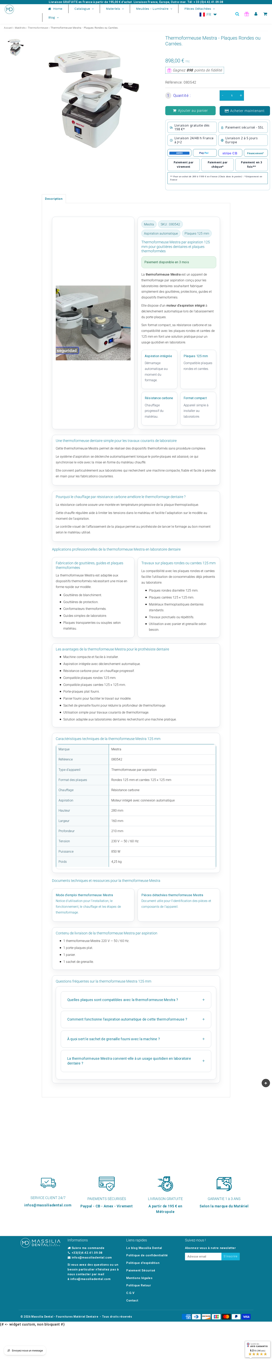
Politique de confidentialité (147, 1255)
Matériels (20, 27)
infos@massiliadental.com (92, 1257)
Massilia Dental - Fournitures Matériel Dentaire (64, 1316)
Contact (132, 1300)
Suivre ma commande (88, 1248)
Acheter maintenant (247, 111)
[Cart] (265, 14)
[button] (208, 14)
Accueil (8, 27)
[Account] (255, 14)
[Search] (237, 14)
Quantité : (179, 95)
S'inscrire (231, 1256)
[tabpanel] (15, 47)
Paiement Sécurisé (140, 1270)
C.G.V (130, 1293)
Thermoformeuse (38, 27)
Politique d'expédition (142, 1263)
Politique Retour (138, 1285)
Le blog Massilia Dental (144, 1248)
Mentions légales (139, 1278)
